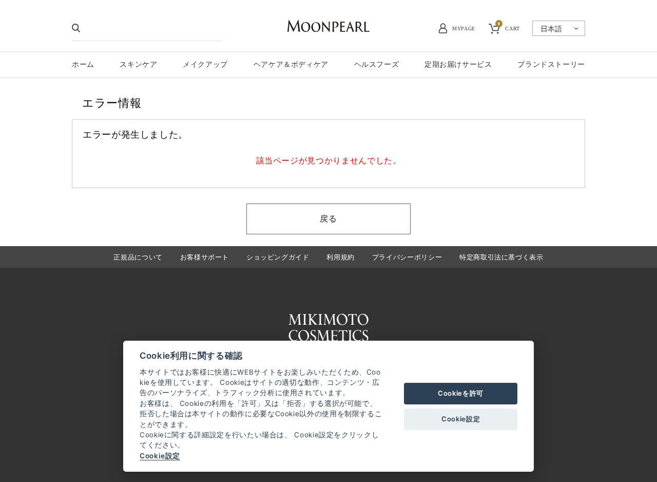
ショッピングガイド (278, 257)
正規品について (137, 257)
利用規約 (340, 257)
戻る (328, 218)
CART (509, 27)
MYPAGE (463, 28)
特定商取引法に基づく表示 (501, 257)
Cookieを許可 (461, 393)
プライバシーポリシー (407, 257)
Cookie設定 (160, 456)
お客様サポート (204, 257)
